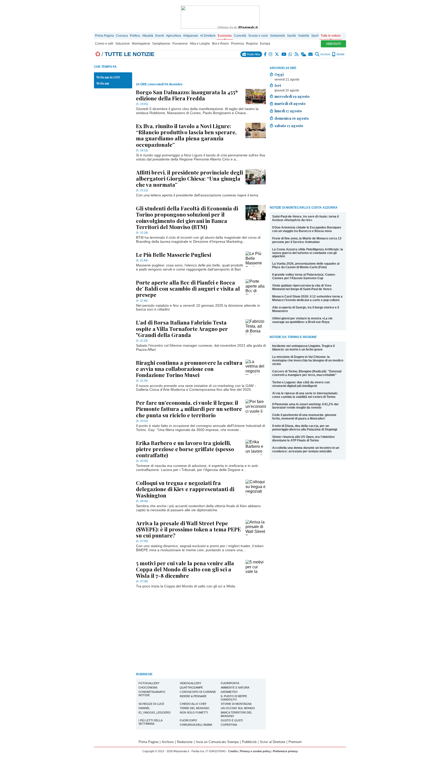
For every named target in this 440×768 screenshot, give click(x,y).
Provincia (237, 43)
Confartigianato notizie (152, 693)
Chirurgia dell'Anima (196, 724)
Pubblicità (249, 742)
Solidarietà (277, 35)
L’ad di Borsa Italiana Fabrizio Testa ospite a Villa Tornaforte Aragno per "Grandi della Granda (182, 328)
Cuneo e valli (104, 43)
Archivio (325, 54)
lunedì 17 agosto (288, 110)
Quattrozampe (191, 687)
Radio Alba (253, 54)
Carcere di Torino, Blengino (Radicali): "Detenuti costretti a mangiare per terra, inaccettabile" (306, 373)
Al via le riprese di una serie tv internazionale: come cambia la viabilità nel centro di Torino (305, 395)
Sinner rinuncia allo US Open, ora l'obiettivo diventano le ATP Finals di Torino (303, 438)
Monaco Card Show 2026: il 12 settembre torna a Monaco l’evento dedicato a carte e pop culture (307, 298)
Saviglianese (161, 43)
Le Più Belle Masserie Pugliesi (173, 254)
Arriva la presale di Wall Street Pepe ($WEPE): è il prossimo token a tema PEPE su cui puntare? (188, 529)
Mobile (340, 54)
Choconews (148, 687)
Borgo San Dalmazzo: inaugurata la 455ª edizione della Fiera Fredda (187, 95)
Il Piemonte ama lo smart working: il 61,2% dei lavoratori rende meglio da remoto (305, 406)
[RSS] (297, 54)
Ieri (277, 85)
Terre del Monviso (194, 708)
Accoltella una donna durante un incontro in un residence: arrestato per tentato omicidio (305, 449)
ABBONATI (333, 44)
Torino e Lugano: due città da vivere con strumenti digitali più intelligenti (301, 384)
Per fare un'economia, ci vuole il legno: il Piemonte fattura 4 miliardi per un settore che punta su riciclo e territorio (189, 408)
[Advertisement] (308, 168)
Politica (135, 35)
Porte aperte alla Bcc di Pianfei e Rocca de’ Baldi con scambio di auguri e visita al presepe (188, 288)
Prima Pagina (104, 35)
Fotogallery (149, 683)
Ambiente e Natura (235, 687)
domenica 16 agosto (291, 118)
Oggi (279, 74)
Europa (265, 43)
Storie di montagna (236, 703)
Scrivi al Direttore (272, 742)
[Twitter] (277, 54)
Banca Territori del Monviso (236, 714)
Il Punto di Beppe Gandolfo (234, 698)
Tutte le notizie (331, 35)
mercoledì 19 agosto (292, 96)
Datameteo (229, 691)
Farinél (144, 708)
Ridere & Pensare (193, 696)
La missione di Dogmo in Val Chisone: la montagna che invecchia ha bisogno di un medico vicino (307, 360)
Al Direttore (208, 35)
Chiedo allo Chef (193, 703)
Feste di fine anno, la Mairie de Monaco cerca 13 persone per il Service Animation (306, 240)
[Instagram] (271, 54)
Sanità (291, 35)
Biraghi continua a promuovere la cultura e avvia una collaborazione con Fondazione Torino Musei (189, 368)
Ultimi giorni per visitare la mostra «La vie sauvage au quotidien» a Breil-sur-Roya (302, 320)
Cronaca (122, 35)
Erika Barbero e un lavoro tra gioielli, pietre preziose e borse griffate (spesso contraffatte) (185, 449)
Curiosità (240, 35)
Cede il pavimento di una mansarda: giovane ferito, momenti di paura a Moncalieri (304, 416)
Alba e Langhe (200, 43)
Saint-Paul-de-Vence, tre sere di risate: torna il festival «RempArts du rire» (305, 218)
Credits (233, 751)
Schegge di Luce (151, 703)
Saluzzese (122, 43)
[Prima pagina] (97, 54)
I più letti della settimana (150, 722)
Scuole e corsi (258, 35)
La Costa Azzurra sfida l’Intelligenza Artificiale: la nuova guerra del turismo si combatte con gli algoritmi (307, 253)
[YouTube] (284, 54)
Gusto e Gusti (232, 720)
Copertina (229, 724)
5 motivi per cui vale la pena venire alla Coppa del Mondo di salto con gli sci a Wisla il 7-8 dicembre (185, 569)
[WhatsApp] (290, 54)
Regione (252, 43)
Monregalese (141, 43)
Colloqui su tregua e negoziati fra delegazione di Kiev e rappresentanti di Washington (185, 488)
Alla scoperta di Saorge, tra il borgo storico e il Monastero (305, 309)
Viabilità (303, 35)
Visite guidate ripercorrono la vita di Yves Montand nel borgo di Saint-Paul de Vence (302, 287)
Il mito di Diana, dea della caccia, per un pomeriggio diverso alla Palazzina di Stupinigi (304, 427)
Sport (315, 35)
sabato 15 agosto (288, 125)
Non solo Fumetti (194, 712)
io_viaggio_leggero (155, 712)
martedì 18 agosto (290, 103)
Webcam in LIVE (108, 77)
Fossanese (180, 43)
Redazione (185, 742)
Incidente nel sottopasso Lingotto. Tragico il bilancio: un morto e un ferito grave (303, 347)
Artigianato (190, 35)
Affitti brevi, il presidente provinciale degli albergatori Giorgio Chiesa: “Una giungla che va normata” (189, 178)
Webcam (103, 83)
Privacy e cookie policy (255, 751)
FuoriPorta (230, 683)
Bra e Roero (220, 43)
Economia (225, 35)
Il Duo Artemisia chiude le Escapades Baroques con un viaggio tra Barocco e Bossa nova (306, 229)
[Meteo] (304, 54)
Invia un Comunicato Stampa (217, 742)
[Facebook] (265, 54)
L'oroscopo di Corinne (198, 691)
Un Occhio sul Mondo (238, 708)
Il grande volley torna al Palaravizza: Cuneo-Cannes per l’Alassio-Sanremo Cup (304, 276)
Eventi (159, 35)
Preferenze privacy (285, 751)
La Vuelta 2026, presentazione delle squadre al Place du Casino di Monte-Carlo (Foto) (305, 265)
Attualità (147, 35)
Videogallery (190, 683)
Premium (295, 742)
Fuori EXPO (188, 720)
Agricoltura (173, 35)
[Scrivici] (310, 54)
